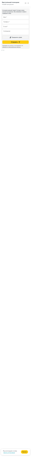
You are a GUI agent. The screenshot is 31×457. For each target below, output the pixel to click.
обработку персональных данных (11, 47)
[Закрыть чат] (28, 3)
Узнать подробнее (9, 452)
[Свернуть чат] (25, 3)
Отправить (14, 42)
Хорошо (24, 452)
